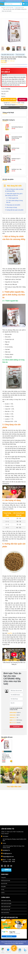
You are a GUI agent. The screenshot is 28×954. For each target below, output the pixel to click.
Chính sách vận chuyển (6, 903)
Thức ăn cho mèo (9, 7)
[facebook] (2, 865)
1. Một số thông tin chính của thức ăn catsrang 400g (14, 190)
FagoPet (9, 633)
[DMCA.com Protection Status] (14, 869)
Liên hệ (2, 892)
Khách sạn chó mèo (5, 880)
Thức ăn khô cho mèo (19, 7)
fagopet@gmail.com (8, 856)
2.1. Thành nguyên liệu (12, 198)
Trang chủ (3, 877)
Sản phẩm (3, 886)
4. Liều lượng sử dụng (11, 207)
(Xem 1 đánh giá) (11, 60)
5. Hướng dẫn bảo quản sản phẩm (14, 210)
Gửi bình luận (16, 726)
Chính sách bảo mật (5, 909)
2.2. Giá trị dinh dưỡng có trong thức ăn (14, 201)
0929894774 (6, 850)
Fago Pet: (4, 75)
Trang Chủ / (3, 7)
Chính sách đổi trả (5, 912)
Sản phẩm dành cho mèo (7, 54)
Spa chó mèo (4, 883)
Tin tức (2, 889)
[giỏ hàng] (24, 4)
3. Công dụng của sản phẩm (12, 205)
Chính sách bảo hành (5, 906)
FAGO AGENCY (19, 943)
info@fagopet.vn (7, 853)
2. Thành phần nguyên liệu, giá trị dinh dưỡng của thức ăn (13, 194)
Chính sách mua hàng (6, 900)
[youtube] (11, 865)
